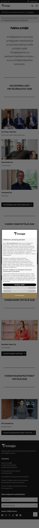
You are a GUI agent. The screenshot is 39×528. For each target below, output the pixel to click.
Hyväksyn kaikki (19, 284)
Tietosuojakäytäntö (19, 295)
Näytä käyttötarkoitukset (19, 291)
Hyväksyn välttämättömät (19, 288)
